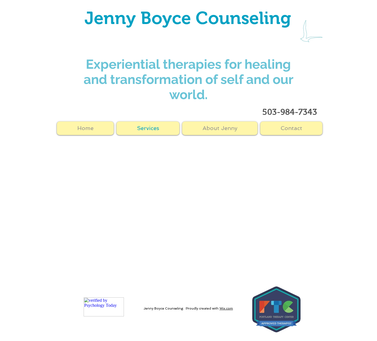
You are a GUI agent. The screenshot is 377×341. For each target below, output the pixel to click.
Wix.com (226, 308)
